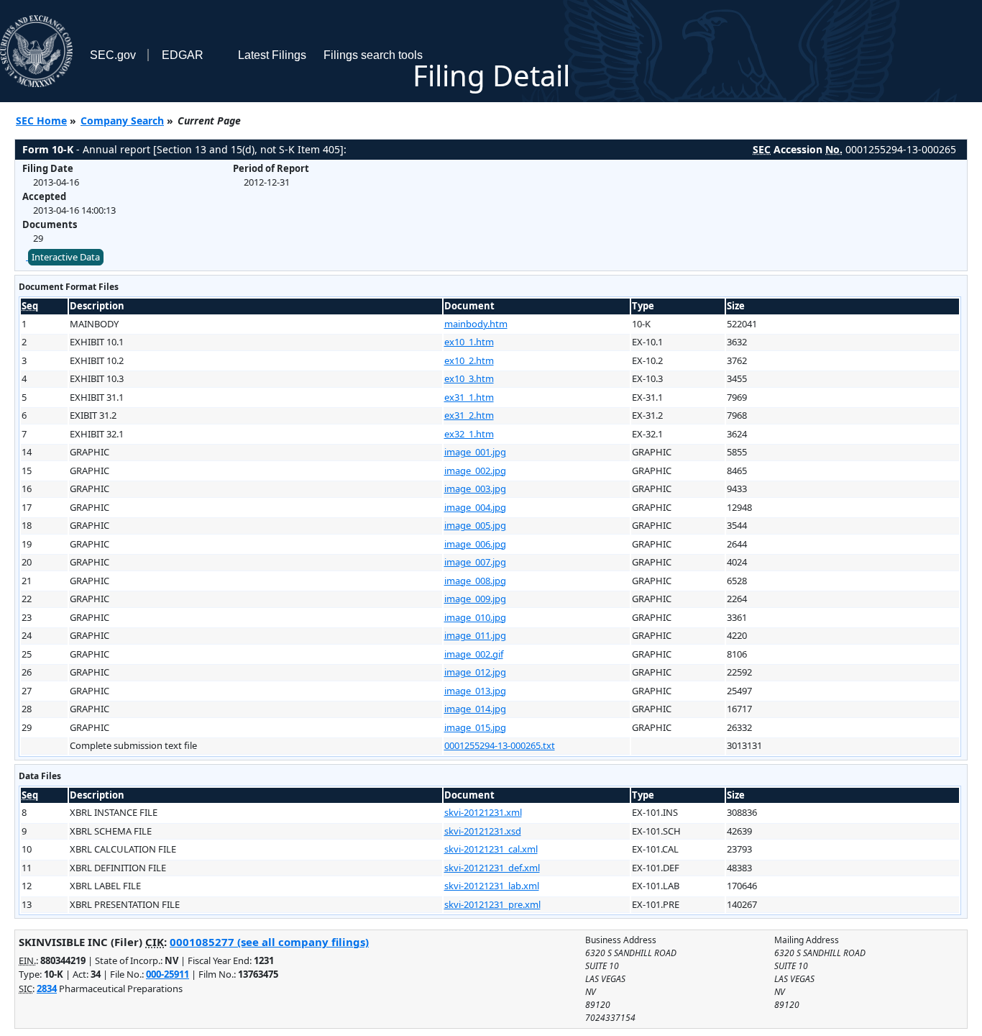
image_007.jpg (475, 561)
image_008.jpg (475, 580)
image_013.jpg (475, 690)
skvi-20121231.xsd (482, 830)
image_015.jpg (475, 727)
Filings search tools (373, 55)
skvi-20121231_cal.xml (491, 848)
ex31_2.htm (469, 415)
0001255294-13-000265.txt (499, 745)
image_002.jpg (475, 470)
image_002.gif (473, 654)
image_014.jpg (475, 708)
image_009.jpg (475, 598)
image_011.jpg (475, 635)
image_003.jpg (475, 488)
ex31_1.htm (469, 397)
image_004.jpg (475, 507)
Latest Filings (272, 55)
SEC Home (41, 120)
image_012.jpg (475, 671)
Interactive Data (66, 256)
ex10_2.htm (469, 360)
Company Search (122, 120)
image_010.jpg (475, 617)
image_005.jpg (475, 525)
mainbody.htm (476, 323)
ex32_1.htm (469, 433)
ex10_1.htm (469, 341)
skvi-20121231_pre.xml (492, 904)
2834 (47, 988)
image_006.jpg (475, 543)
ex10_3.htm (469, 378)
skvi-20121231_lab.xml (491, 885)
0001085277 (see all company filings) (269, 942)
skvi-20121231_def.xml (492, 867)
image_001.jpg (475, 451)
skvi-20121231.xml (483, 812)
